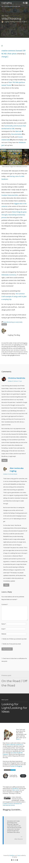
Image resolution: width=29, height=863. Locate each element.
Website (3, 634)
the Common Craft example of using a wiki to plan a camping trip (13, 296)
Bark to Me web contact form (15, 744)
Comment (4, 604)
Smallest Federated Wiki (9, 195)
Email (3, 629)
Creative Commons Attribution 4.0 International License (12, 804)
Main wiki (18, 131)
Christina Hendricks (16, 378)
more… (18, 739)
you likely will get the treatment (13, 753)
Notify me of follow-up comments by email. (15, 639)
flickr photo (12, 54)
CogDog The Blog (14, 335)
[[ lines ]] (2, 47)
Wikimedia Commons (8, 275)
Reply (4, 460)
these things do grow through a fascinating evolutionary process (13, 214)
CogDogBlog (6, 3)
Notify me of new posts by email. (12, 644)
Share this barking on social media (12, 322)
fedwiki (4, 324)
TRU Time (4, 16)
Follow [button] (23, 776)
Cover (18, 855)
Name (3, 624)
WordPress (15, 788)
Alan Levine (16, 790)
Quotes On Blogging (16, 766)
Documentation (16, 134)
